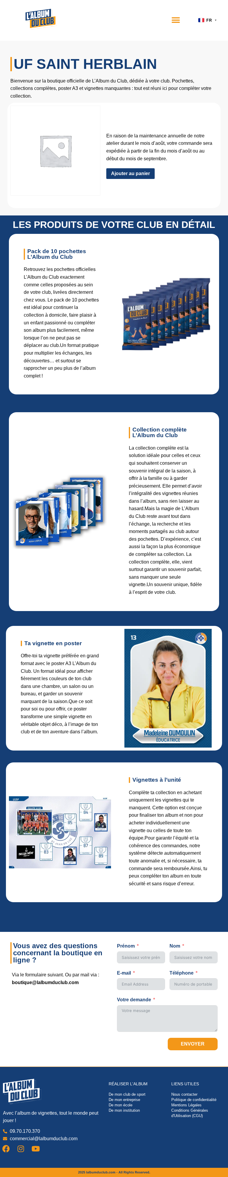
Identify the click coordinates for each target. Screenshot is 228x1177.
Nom (175, 945)
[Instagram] (20, 1148)
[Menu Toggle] (175, 20)
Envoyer (193, 1043)
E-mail (124, 972)
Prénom (126, 945)
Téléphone (182, 972)
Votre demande (134, 999)
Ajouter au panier (130, 173)
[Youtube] (35, 1148)
